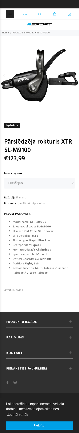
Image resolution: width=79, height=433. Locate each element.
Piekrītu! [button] (39, 425)
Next (75, 75)
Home (5, 33)
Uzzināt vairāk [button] (17, 414)
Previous (4, 75)
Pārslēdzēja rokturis (35, 203)
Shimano (21, 197)
